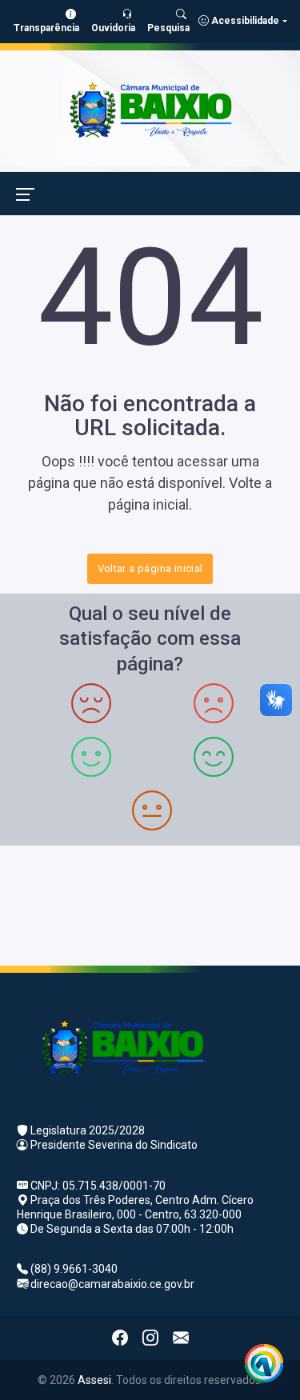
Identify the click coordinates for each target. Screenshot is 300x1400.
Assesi (94, 1380)
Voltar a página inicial (150, 568)
